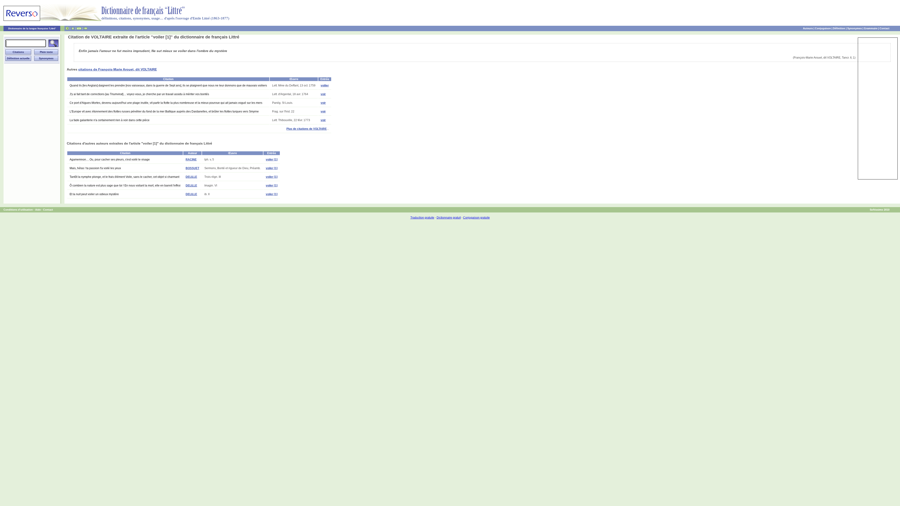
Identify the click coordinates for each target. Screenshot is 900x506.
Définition (839, 28)
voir (323, 94)
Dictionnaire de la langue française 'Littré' (32, 28)
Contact (884, 28)
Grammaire (871, 28)
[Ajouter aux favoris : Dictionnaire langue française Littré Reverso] (73, 28)
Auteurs (808, 28)
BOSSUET (192, 168)
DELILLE (191, 177)
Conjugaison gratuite (476, 217)
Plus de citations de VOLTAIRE (306, 128)
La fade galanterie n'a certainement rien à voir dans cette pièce (110, 120)
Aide (38, 209)
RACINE (191, 159)
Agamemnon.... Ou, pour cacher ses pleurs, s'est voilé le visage (110, 159)
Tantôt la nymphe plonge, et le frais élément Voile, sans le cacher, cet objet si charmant (124, 177)
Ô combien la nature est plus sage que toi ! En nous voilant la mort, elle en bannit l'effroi (125, 185)
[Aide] (67, 28)
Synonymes (854, 28)
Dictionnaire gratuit (449, 217)
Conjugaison (823, 28)
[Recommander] (85, 28)
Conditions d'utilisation (18, 209)
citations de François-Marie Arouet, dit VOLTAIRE (117, 69)
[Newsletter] (79, 28)
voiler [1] (272, 159)
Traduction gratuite (422, 217)
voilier (325, 85)
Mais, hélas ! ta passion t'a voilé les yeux (95, 168)
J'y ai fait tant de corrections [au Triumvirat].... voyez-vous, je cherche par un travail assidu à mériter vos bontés (139, 94)
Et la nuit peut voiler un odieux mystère (94, 194)
